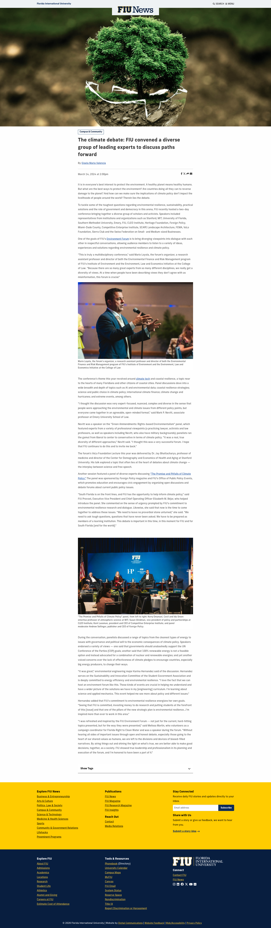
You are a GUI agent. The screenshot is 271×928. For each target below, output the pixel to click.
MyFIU (108, 877)
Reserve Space (113, 895)
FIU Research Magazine (118, 805)
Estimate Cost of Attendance (53, 904)
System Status (113, 890)
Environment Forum (118, 239)
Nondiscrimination (115, 899)
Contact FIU (179, 875)
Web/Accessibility (175, 923)
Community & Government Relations (57, 828)
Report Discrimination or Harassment (126, 908)
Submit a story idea (184, 831)
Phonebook (111, 864)
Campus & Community (91, 132)
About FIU (42, 864)
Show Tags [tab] (86, 768)
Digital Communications (130, 923)
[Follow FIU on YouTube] (191, 884)
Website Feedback (154, 923)
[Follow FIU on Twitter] (187, 884)
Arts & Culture (45, 801)
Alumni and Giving (47, 895)
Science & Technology (49, 814)
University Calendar (116, 868)
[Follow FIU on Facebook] (183, 884)
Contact (109, 822)
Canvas (109, 881)
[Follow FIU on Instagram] (175, 884)
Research (42, 881)
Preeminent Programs (49, 837)
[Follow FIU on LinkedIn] (179, 884)
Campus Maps (113, 873)
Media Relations (114, 826)
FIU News (110, 796)
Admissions (43, 868)
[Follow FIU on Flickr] (196, 884)
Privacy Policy (194, 923)
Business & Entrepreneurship (53, 796)
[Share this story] (187, 174)
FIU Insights (112, 810)
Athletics (42, 890)
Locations (42, 877)
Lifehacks (42, 832)
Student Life (44, 886)
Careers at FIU (45, 899)
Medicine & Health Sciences (52, 819)
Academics (43, 873)
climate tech (143, 379)
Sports (40, 823)
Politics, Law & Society (49, 805)
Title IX (109, 904)
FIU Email (110, 886)
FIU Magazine (112, 801)
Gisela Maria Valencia (94, 163)
